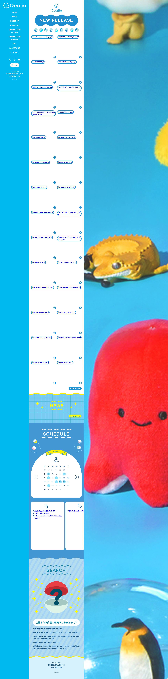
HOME (14, 12)
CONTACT (14, 52)
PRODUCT (14, 21)
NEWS (14, 16)
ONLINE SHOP (14, 31)
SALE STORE (14, 48)
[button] (77, 477)
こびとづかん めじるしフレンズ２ (44, 511)
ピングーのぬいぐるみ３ (41, 513)
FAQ (14, 44)
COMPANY (14, 25)
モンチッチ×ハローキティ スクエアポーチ (82, 511)
